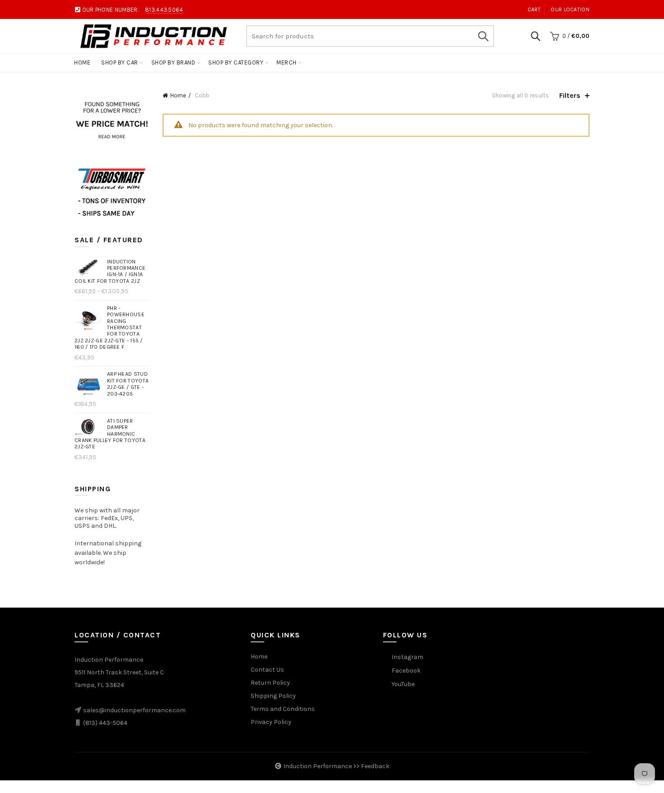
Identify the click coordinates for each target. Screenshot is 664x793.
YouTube (403, 684)
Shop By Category (235, 62)
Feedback (375, 766)
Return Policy (270, 683)
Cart (534, 9)
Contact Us (267, 669)
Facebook (406, 670)
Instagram (407, 657)
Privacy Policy (271, 722)
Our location (570, 9)
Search (483, 36)
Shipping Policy (273, 696)
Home (82, 62)
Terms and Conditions (283, 709)
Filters (569, 95)
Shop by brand (173, 62)
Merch (286, 62)
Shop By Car (119, 62)
